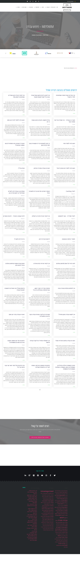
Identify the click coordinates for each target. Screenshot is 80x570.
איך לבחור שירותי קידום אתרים (42, 263)
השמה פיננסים (24, 7)
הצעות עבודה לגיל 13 (44, 463)
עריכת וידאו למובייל (19, 239)
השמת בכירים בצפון (19, 440)
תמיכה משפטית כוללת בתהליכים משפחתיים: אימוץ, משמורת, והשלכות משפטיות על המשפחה (65, 367)
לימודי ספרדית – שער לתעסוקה (66, 216)
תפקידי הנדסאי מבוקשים (68, 239)
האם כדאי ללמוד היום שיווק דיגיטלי (66, 168)
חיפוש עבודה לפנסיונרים (68, 440)
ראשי (57, 7)
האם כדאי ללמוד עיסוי (69, 143)
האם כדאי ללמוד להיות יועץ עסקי (16, 120)
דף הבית (76, 68)
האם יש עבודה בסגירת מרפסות (16, 392)
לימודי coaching (70, 191)
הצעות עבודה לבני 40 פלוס (68, 463)
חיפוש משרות (37, 7)
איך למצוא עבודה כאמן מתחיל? (66, 314)
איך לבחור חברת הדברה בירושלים (41, 216)
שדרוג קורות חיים (53, 7)
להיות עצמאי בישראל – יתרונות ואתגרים (14, 216)
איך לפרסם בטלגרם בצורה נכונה (66, 288)
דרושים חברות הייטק (44, 239)
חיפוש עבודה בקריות (44, 440)
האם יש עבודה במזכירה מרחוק (42, 168)
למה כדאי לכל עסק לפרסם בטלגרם (65, 263)
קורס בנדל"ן (21, 168)
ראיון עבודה (48, 7)
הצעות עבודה (31, 7)
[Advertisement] (40, 79)
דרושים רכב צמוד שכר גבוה (42, 417)
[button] (5, 53)
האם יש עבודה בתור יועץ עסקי (17, 314)
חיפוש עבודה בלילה (19, 417)
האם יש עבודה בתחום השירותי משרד (65, 340)
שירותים (18, 7)
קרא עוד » (74, 113)
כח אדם (43, 7)
